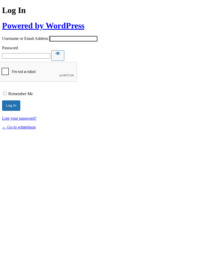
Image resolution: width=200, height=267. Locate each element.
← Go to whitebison (19, 127)
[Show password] (57, 55)
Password (10, 48)
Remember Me (20, 94)
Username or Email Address (25, 38)
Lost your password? (19, 118)
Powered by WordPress (43, 25)
